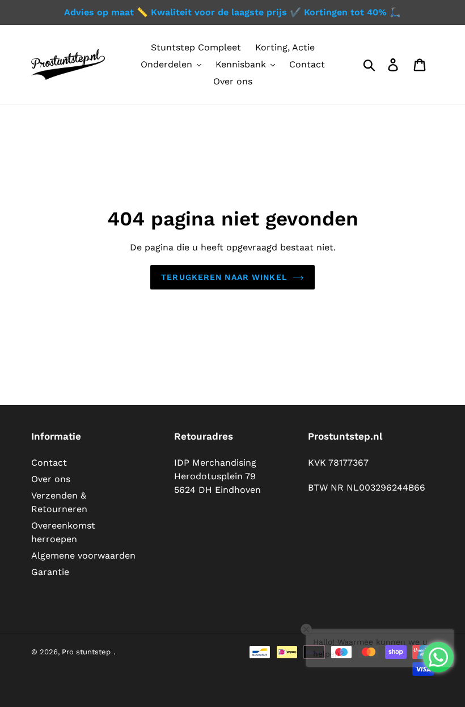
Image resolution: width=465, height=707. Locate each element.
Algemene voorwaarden (83, 555)
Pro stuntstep (86, 652)
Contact (49, 462)
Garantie (50, 572)
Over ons (50, 479)
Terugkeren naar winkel (224, 277)
